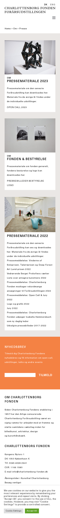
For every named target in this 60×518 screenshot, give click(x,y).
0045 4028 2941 (18, 463)
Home (8, 29)
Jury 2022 (12, 308)
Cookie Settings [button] (14, 511)
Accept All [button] (32, 511)
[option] (52, 5)
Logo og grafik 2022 (18, 304)
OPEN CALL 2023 (17, 107)
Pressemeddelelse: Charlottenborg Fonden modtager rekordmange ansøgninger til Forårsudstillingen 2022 (29, 286)
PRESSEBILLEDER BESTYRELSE (25, 181)
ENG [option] (52, 5)
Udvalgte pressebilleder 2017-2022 (26, 326)
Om (15, 29)
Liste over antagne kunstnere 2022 (26, 278)
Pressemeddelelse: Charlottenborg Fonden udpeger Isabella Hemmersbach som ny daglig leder (29, 317)
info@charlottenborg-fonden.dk (30, 472)
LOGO (10, 185)
